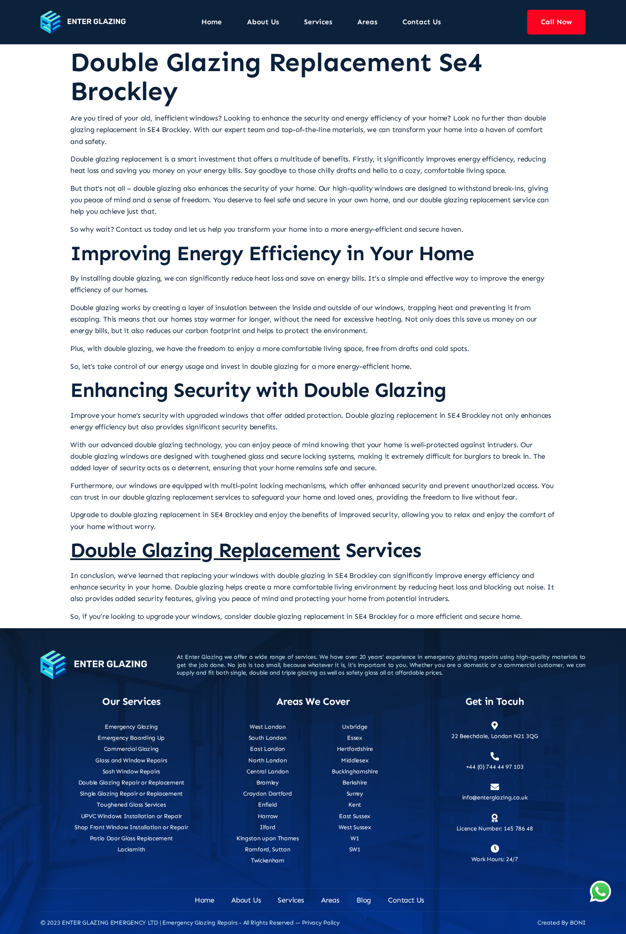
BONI (578, 922)
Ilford (267, 827)
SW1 (355, 849)
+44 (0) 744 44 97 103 (495, 766)
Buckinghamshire (355, 771)
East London (267, 749)
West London (268, 726)
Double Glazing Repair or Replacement (131, 782)
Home (211, 21)
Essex (354, 737)
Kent (354, 804)
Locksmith (131, 849)
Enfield (267, 804)
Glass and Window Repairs (131, 760)
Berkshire (354, 782)
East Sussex (354, 816)
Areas (367, 21)
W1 (354, 838)
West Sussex (355, 827)
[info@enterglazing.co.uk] (495, 787)
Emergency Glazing (131, 726)
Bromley (267, 782)
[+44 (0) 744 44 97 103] (495, 756)
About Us (263, 21)
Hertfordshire (355, 749)
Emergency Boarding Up (131, 737)
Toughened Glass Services (131, 804)
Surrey (355, 793)
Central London (268, 771)
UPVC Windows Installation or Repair (131, 816)
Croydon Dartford (267, 793)
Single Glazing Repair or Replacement (131, 793)
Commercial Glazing (131, 749)
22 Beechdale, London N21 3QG (494, 736)
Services (318, 21)
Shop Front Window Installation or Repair (131, 827)
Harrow (268, 816)
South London (268, 737)
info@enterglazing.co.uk (495, 797)
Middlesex (354, 760)
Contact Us (421, 21)
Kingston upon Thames (267, 838)
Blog (363, 900)
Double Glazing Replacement (205, 550)
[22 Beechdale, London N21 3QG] (495, 725)
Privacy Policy (321, 922)
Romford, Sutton (267, 849)
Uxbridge (355, 726)
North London (267, 760)
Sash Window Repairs (131, 771)
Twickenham (267, 860)
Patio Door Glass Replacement (131, 838)
